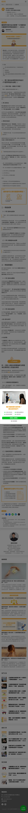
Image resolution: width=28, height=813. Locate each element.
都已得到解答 (14, 421)
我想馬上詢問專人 (14, 418)
